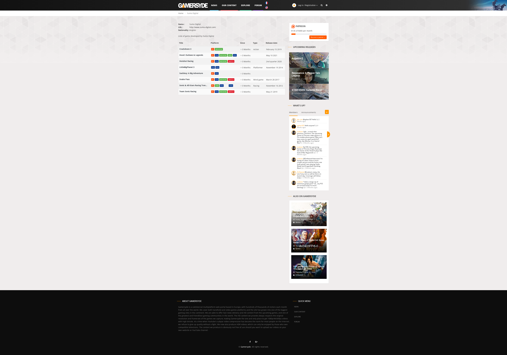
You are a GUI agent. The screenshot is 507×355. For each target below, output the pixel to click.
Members (293, 112)
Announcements (308, 112)
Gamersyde (246, 347)
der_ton (300, 119)
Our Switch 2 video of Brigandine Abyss (303, 215)
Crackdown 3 (185, 49)
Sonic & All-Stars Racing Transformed (193, 85)
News (214, 5)
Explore (245, 5)
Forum (258, 5)
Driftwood (300, 172)
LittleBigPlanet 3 (186, 67)
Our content (229, 5)
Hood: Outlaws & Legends (191, 55)
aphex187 (300, 125)
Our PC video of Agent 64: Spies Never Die (308, 241)
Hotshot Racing (186, 61)
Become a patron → (318, 37)
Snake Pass (184, 79)
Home (180, 13)
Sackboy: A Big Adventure (191, 73)
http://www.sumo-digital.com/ (202, 27)
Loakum (300, 131)
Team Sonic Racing (187, 91)
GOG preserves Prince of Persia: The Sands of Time (309, 267)
